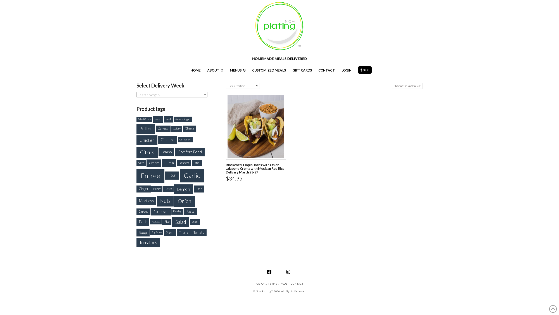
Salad (180, 222)
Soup (143, 232)
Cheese (189, 128)
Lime (199, 189)
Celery (177, 128)
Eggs (197, 162)
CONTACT (297, 283)
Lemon (183, 189)
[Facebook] (270, 272)
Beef (168, 119)
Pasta (190, 211)
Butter (146, 128)
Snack (195, 221)
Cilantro (167, 139)
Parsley (177, 211)
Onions (143, 211)
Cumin (169, 163)
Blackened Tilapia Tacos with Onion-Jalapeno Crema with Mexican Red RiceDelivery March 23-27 (255, 168)
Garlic (192, 175)
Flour (171, 175)
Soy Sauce (157, 232)
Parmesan (160, 211)
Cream (154, 163)
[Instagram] (289, 272)
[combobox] (171, 95)
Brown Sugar (182, 119)
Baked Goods (144, 119)
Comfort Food (190, 151)
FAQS (284, 283)
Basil (158, 119)
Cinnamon (185, 139)
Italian (168, 188)
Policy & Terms (266, 283)
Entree (150, 175)
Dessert (184, 162)
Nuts (165, 201)
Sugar (170, 232)
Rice (166, 221)
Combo (166, 152)
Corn (141, 162)
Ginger (143, 189)
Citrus (147, 152)
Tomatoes (148, 242)
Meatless (146, 200)
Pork (143, 221)
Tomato (198, 232)
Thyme (183, 232)
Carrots (163, 128)
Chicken (147, 140)
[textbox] (172, 95)
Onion (184, 201)
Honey (157, 188)
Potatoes (156, 221)
